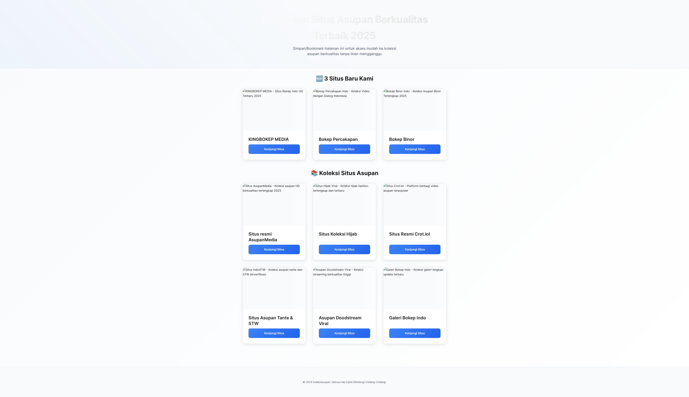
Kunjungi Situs (274, 149)
